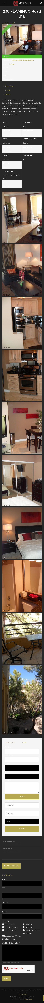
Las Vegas (12, 64)
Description (9, 86)
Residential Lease (17, 60)
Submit (6, 978)
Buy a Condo (28, 924)
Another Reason (10, 930)
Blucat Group (28, 999)
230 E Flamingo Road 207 (12, 850)
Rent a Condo (9, 924)
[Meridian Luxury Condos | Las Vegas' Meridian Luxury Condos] (22, 3)
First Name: (9, 747)
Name (5, 879)
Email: (7, 764)
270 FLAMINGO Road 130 (12, 842)
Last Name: (9, 755)
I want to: (5, 921)
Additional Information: (11, 943)
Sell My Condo (29, 927)
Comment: (9, 780)
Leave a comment (8, 23)
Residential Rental (28, 60)
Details (7, 90)
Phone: (7, 772)
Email (4, 912)
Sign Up (24, 742)
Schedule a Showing (11, 927)
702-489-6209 (23, 994)
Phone (5, 902)
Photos (7, 94)
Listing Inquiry (9, 742)
